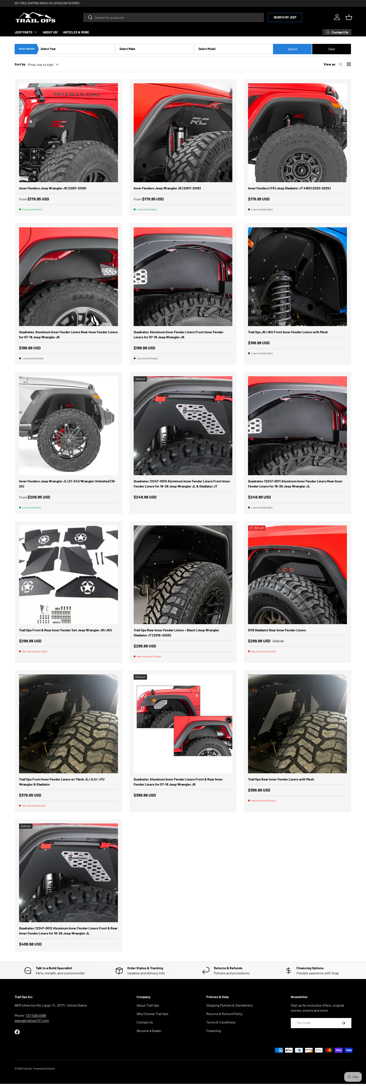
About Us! (50, 32)
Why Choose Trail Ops (152, 1014)
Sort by (20, 64)
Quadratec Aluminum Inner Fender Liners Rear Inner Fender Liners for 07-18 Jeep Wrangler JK (68, 334)
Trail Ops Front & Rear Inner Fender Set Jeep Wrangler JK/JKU (65, 630)
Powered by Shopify (44, 1068)
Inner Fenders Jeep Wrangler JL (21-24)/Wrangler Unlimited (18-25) (67, 483)
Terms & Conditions (221, 1022)
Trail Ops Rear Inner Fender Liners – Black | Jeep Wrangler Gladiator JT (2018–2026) (176, 632)
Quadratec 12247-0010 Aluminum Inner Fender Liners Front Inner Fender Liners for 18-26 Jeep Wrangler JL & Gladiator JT (182, 483)
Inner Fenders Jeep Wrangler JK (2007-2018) (52, 188)
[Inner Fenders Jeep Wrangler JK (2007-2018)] (68, 132)
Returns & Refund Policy (224, 1014)
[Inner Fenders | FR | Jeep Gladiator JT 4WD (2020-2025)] (297, 132)
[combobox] (173, 17)
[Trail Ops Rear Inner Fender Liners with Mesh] (297, 723)
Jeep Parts (23, 32)
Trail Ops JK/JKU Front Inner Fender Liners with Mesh (288, 332)
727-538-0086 (36, 1015)
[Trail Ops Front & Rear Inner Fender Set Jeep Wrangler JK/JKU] (68, 574)
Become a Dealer (149, 1031)
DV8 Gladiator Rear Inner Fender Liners (277, 630)
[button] (349, 17)
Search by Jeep (285, 17)
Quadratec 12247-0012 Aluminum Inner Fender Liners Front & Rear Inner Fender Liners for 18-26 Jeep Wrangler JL (68, 930)
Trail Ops (27, 1068)
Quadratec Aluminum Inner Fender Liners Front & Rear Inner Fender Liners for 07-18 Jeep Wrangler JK (178, 781)
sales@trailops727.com (32, 1020)
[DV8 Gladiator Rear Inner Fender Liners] (297, 574)
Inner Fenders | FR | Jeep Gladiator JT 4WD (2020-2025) (289, 188)
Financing (213, 1031)
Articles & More (76, 32)
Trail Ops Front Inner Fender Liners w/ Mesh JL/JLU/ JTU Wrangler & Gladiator (61, 781)
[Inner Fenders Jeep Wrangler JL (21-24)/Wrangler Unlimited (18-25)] (68, 425)
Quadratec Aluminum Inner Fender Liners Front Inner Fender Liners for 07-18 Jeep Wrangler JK (178, 334)
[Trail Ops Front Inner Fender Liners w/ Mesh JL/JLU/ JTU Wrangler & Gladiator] (68, 723)
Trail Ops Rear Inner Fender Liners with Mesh (281, 779)
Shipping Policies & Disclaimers (229, 1005)
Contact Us (145, 1022)
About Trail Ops (148, 1005)
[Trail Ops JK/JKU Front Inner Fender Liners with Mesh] (297, 276)
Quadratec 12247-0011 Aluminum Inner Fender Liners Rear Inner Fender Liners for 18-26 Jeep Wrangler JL (295, 483)
